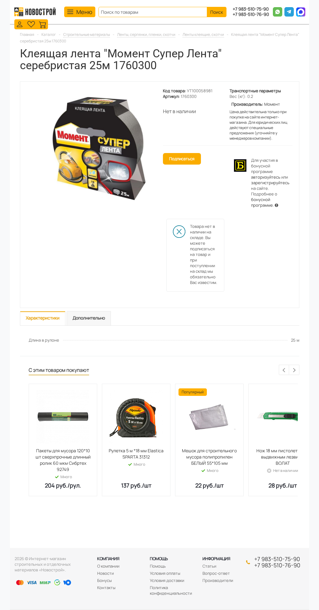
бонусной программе (262, 202)
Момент (272, 104)
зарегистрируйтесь (270, 182)
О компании (108, 566)
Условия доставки (167, 580)
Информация (216, 558)
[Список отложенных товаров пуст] (31, 24)
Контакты (106, 587)
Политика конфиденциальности (171, 590)
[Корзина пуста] (42, 24)
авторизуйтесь (265, 177)
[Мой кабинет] (19, 24)
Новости (105, 573)
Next (294, 370)
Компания (108, 558)
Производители (217, 580)
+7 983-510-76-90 (251, 14)
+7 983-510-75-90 (251, 9)
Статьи (209, 566)
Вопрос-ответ (216, 573)
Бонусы (104, 580)
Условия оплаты (165, 573)
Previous (284, 370)
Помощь (159, 558)
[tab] (42, 318)
